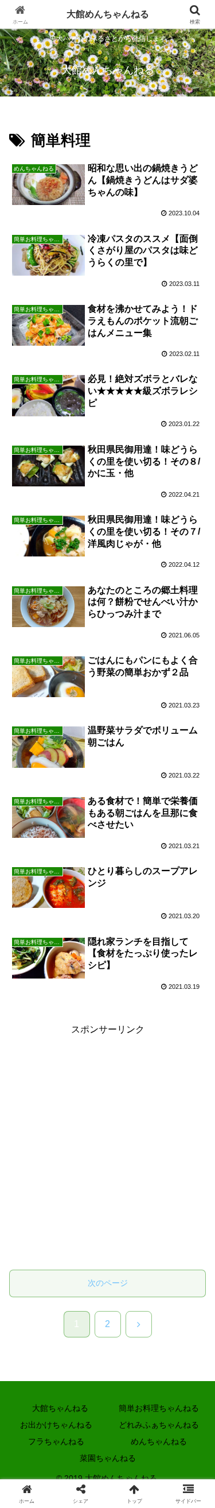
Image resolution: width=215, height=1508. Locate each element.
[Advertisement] (107, 1146)
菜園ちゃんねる (108, 1458)
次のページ (108, 1282)
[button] (192, 1417)
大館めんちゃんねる (108, 14)
